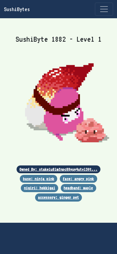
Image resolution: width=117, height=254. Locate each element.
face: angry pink (78, 178)
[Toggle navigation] (104, 9)
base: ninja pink (38, 178)
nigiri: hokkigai (39, 187)
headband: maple (78, 187)
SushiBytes (17, 9)
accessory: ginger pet (58, 197)
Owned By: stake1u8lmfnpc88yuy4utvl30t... (59, 169)
